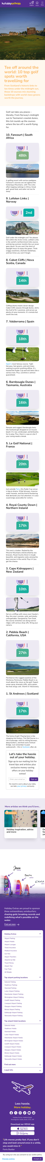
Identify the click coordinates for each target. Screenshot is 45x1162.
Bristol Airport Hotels (12, 1053)
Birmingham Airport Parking (14, 997)
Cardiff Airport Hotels (12, 1044)
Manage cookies (8, 1159)
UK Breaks (8, 972)
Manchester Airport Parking (14, 994)
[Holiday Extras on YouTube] (29, 1113)
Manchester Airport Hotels (14, 1038)
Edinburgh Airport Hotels (13, 1056)
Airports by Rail (10, 960)
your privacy (22, 786)
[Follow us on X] (15, 1113)
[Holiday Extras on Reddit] (33, 1113)
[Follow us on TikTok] (24, 1113)
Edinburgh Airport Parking (13, 1013)
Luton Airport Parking (12, 991)
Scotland (25, 747)
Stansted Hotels (10, 1032)
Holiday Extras (11, 2)
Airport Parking (10, 938)
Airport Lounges (10, 945)
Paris (18, 489)
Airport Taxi (8, 966)
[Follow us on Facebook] (11, 1113)
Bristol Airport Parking (12, 1009)
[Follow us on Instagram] (20, 1113)
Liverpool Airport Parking (13, 1003)
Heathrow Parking (11, 985)
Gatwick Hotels (10, 1025)
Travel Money (9, 963)
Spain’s (9, 364)
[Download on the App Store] (22, 1128)
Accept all (37, 1159)
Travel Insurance (10, 948)
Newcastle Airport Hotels (13, 1059)
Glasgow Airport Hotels (13, 1050)
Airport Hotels (9, 941)
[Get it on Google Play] (22, 1133)
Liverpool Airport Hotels (13, 1047)
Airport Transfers (10, 957)
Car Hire (7, 954)
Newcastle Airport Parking (13, 1016)
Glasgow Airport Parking (13, 1006)
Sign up (34, 779)
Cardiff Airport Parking (12, 1000)
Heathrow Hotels (10, 1028)
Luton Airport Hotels (12, 1035)
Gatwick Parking (10, 982)
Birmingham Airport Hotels (14, 1041)
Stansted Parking (10, 988)
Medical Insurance (11, 951)
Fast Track (8, 969)
